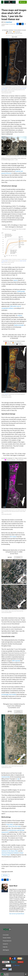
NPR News (5, 875)
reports (15, 280)
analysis (20, 315)
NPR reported (16, 660)
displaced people (19, 325)
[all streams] (26, 974)
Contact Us (5, 943)
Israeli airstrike (5, 777)
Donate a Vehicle (6, 937)
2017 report (13, 536)
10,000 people (21, 291)
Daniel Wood (9, 22)
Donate (23, 2)
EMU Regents (6, 950)
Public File (5, 947)
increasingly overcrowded (8, 694)
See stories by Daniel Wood (16, 913)
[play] (2, 974)
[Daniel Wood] (4, 888)
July (18, 779)
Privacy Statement (7, 940)
